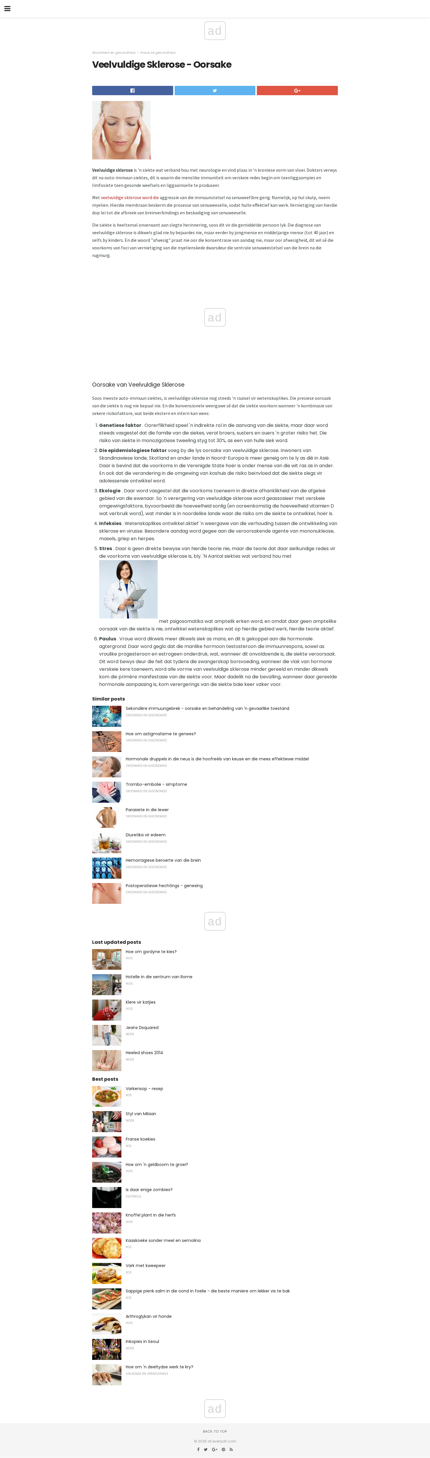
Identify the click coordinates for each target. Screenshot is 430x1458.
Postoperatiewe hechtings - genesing (164, 886)
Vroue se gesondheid (158, 52)
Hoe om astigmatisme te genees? (161, 734)
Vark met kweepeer (146, 1265)
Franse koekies (140, 1139)
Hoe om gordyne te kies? (151, 952)
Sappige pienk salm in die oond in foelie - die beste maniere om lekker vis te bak (208, 1291)
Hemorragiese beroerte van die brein (163, 860)
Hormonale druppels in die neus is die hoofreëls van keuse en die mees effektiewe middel (217, 759)
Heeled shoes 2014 (144, 1053)
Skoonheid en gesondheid (113, 52)
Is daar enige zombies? (149, 1190)
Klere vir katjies (141, 1002)
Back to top (215, 1431)
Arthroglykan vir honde (149, 1316)
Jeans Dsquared (142, 1027)
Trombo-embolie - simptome (156, 784)
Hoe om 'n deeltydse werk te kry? (159, 1367)
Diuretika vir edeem (146, 835)
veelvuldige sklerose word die (130, 197)
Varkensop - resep (144, 1089)
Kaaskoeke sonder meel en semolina (163, 1240)
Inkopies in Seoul (142, 1341)
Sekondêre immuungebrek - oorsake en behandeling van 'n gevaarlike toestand (207, 708)
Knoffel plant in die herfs (151, 1215)
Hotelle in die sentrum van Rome (159, 977)
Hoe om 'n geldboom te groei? (157, 1164)
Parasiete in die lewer (147, 810)
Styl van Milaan (141, 1114)
